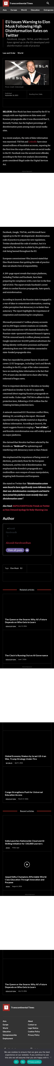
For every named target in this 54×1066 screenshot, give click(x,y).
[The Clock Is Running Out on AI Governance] (27, 643)
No (23, 1062)
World (20, 53)
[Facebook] (8, 102)
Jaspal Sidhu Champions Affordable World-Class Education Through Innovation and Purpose (26, 879)
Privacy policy (34, 1062)
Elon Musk (14, 568)
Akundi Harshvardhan (18, 542)
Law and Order (9, 53)
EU (21, 568)
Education (11, 626)
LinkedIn (32, 141)
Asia (8, 848)
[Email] (27, 550)
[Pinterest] (20, 102)
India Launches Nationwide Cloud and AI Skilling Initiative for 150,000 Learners (24, 842)
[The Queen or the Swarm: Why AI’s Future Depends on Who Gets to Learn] (27, 607)
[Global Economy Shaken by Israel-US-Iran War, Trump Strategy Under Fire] (27, 744)
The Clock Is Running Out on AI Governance (26, 655)
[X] (14, 102)
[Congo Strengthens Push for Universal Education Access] (27, 780)
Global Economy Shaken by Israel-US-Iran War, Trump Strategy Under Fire (25, 757)
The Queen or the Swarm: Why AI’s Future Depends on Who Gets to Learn (26, 620)
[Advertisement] (27, 200)
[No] (50, 1057)
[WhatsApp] (27, 102)
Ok (16, 1062)
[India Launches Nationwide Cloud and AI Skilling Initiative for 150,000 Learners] (27, 828)
